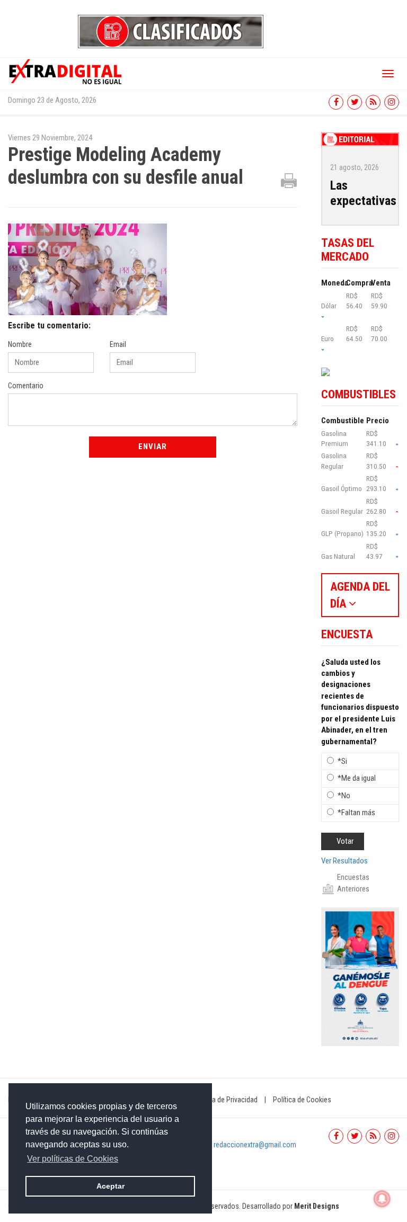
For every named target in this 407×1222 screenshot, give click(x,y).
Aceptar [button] (110, 1186)
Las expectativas (363, 193)
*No (344, 795)
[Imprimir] (288, 180)
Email (118, 344)
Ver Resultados (344, 861)
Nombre (20, 344)
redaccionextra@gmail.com (255, 1144)
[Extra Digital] (66, 71)
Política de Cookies (302, 1099)
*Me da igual (357, 778)
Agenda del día (360, 595)
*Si (342, 761)
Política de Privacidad (225, 1099)
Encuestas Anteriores (353, 882)
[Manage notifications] (382, 1198)
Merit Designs (316, 1206)
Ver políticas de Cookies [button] (72, 1158)
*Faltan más (356, 812)
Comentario (25, 385)
